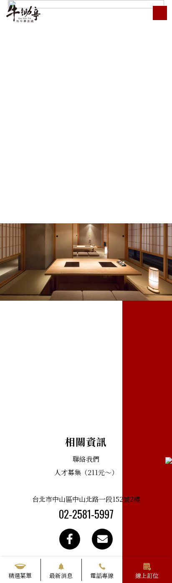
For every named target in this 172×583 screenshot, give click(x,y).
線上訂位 (147, 575)
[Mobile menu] (159, 12)
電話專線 (102, 575)
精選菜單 (20, 575)
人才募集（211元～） (86, 472)
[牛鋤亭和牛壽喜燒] (23, 12)
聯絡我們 (86, 459)
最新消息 (61, 575)
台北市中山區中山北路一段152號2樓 (86, 499)
